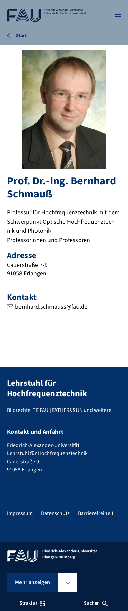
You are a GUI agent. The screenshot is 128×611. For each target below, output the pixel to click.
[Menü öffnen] (117, 16)
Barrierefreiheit (95, 513)
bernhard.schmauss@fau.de (51, 307)
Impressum (20, 513)
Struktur (28, 603)
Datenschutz (55, 513)
